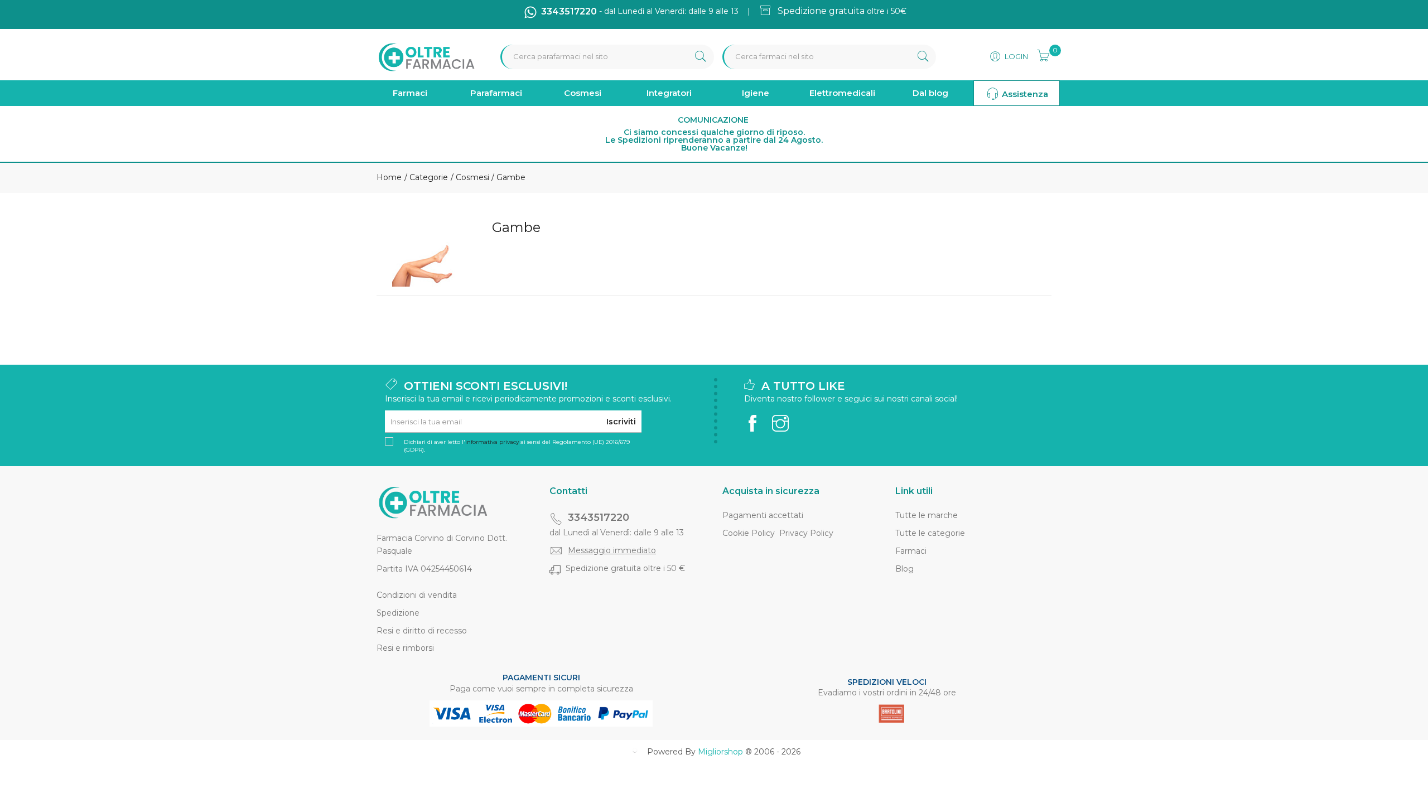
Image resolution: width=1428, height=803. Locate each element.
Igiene (755, 93)
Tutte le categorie (930, 533)
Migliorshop (720, 752)
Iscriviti (621, 422)
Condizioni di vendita (417, 595)
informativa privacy (492, 442)
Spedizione (398, 613)
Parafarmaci (496, 93)
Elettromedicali (842, 93)
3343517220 (598, 517)
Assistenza (1024, 94)
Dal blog (930, 93)
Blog (904, 569)
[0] (1039, 54)
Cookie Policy (748, 533)
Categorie (427, 177)
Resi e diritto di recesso (422, 631)
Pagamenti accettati (762, 515)
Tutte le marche (926, 515)
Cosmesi (582, 93)
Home (389, 177)
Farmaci (410, 93)
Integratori (669, 93)
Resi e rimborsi (405, 648)
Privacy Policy (806, 533)
